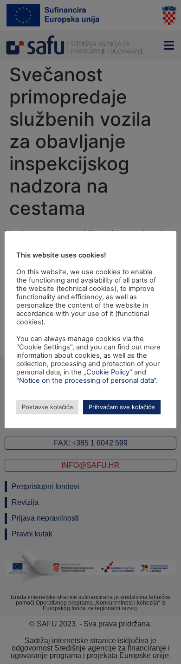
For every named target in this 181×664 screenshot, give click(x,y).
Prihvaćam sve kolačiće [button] (122, 407)
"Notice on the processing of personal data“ (86, 380)
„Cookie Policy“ (108, 372)
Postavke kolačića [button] (47, 407)
